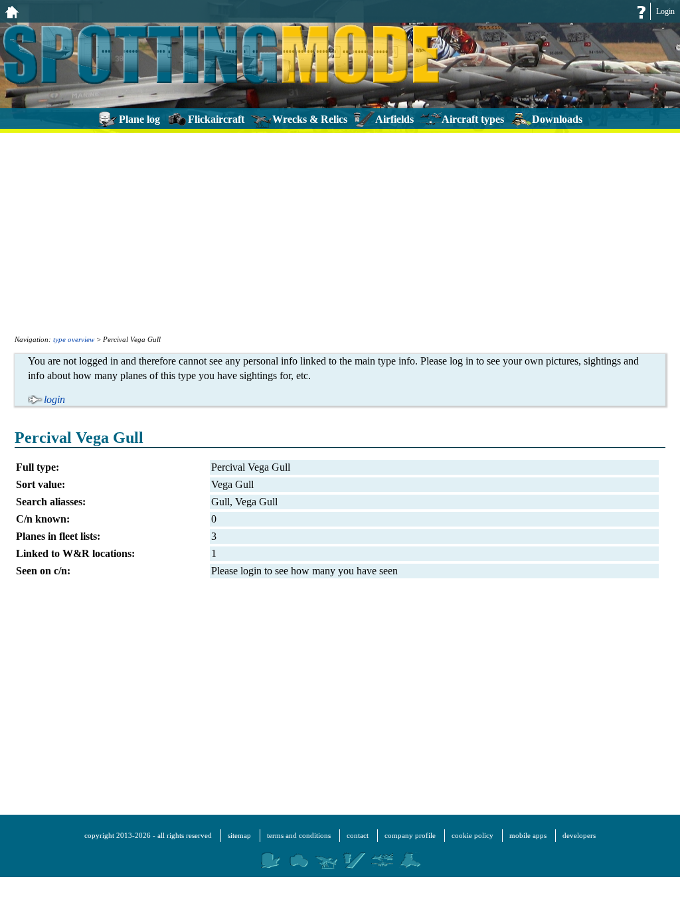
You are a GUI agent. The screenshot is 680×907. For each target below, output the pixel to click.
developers (579, 835)
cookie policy (472, 835)
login (54, 399)
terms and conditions (299, 835)
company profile (410, 835)
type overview (73, 339)
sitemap (239, 835)
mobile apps (528, 835)
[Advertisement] (340, 232)
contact (358, 835)
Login (665, 11)
